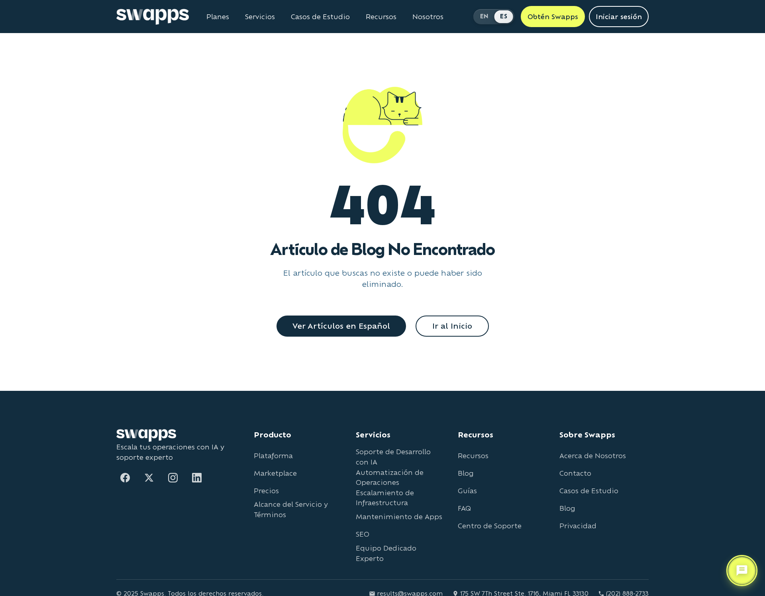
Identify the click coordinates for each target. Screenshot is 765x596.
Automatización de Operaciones (390, 477)
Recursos (381, 17)
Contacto (575, 473)
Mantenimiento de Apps (399, 516)
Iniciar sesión (619, 16)
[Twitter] (149, 477)
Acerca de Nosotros (592, 455)
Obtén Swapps (553, 16)
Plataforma (273, 455)
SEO (362, 534)
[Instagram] (173, 477)
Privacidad (577, 526)
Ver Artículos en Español (341, 326)
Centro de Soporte (490, 526)
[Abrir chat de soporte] (741, 570)
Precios (266, 490)
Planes (217, 17)
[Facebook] (125, 477)
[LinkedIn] (197, 477)
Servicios (260, 17)
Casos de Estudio (320, 17)
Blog (466, 473)
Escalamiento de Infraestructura (385, 497)
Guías (467, 490)
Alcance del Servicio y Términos (291, 509)
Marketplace (275, 473)
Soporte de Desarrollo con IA (393, 456)
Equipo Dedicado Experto (386, 553)
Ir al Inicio (452, 326)
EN (484, 16)
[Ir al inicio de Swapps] (152, 17)
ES (503, 16)
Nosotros (427, 17)
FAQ (464, 508)
